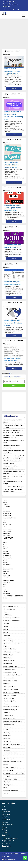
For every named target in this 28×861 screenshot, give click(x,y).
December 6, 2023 (11, 139)
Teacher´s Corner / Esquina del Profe (14, 773)
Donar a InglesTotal (7, 824)
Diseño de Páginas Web (9, 859)
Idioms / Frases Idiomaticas (11, 706)
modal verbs (7, 730)
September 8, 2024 (11, 94)
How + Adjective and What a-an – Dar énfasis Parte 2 (13, 323)
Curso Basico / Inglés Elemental (12, 675)
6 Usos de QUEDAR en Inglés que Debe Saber (13, 477)
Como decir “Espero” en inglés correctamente (12, 446)
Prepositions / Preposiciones (12, 744)
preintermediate (7, 555)
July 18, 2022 (9, 227)
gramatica (7, 536)
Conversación (6, 819)
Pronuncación (6, 814)
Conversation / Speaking (10, 669)
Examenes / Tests (9, 698)
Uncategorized (8, 785)
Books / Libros (8, 638)
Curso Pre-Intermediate (10, 680)
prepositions (5, 560)
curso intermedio (7, 524)
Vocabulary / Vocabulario (13, 596)
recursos (6, 576)
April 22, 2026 (9, 51)
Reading (4, 830)
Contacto (4, 832)
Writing (6, 793)
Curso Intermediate (9, 677)
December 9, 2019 (11, 302)
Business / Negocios (9, 641)
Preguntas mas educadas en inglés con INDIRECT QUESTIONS (13, 431)
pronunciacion (8, 569)
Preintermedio (7, 558)
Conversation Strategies (10, 672)
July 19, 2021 (9, 264)
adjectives (5, 500)
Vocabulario (5, 817)
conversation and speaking (9, 517)
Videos (5, 591)
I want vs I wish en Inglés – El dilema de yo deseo (13, 472)
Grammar (8, 538)
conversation (7, 515)
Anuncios (5, 504)
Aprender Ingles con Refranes (12, 620)
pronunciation (6, 571)
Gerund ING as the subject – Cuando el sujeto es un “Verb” (11, 165)
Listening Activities (9, 724)
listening (5, 551)
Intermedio (5, 822)
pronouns (5, 566)
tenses (4, 584)
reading (5, 573)
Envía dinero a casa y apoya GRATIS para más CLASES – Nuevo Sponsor (13, 457)
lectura (5, 547)
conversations (6, 520)
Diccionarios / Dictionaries (11, 689)
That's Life (7, 776)
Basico (6, 632)
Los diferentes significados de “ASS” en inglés (13, 482)
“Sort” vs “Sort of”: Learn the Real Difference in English (12, 490)
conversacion (7, 513)
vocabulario (6, 593)
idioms (4, 540)
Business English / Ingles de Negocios (11, 645)
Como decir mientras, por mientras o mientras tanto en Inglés (13, 436)
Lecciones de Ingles (9, 718)
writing (4, 598)
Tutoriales (7, 782)
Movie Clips (7, 732)
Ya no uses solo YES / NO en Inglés (13, 486)
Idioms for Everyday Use (10, 709)
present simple (6, 564)
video (4, 589)
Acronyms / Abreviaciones (11, 606)
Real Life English (9, 758)
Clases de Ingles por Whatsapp (12, 651)
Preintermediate (8, 738)
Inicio (3, 806)
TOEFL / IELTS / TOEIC (10, 779)
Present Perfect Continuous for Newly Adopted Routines (12, 71)
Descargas (7, 683)
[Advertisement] (14, 35)
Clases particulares (9, 660)
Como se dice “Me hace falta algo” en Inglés (13, 441)
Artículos (6, 507)
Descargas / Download (10, 686)
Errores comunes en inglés (11, 692)
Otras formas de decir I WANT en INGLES (12, 421)
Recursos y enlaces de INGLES (12, 761)
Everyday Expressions (10, 695)
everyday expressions (7, 531)
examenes (6, 533)
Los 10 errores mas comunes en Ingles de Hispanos (12, 462)
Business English (6, 511)
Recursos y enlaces (8, 580)
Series (6, 764)
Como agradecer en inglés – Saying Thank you (13, 426)
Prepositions (7, 741)
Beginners (7, 635)
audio (4, 508)
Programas (7, 747)
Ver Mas (14, 88)
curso (4, 522)
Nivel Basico (7, 735)
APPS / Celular (8, 615)
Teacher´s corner (6, 582)
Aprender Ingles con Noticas (11, 617)
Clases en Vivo (8, 654)
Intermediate (6, 542)
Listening (4, 827)
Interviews (7, 712)
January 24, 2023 (10, 187)
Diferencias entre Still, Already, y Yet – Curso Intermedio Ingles (12, 207)
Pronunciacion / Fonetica (11, 753)
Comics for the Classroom (11, 666)
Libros (5, 549)
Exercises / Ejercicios (10, 701)
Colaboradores (8, 663)
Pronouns (7, 750)
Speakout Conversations (10, 767)
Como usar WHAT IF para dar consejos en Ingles (11, 467)
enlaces (4, 526)
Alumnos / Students (9, 609)
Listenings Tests (8, 727)
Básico (6, 629)
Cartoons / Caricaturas (10, 649)
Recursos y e (5, 577)
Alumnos (5, 502)
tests (4, 586)
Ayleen (6, 626)
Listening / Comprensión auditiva (13, 721)
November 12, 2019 (11, 340)
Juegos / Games (8, 715)
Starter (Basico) (8, 770)
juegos (4, 544)
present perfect (6, 562)
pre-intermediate (6, 553)
